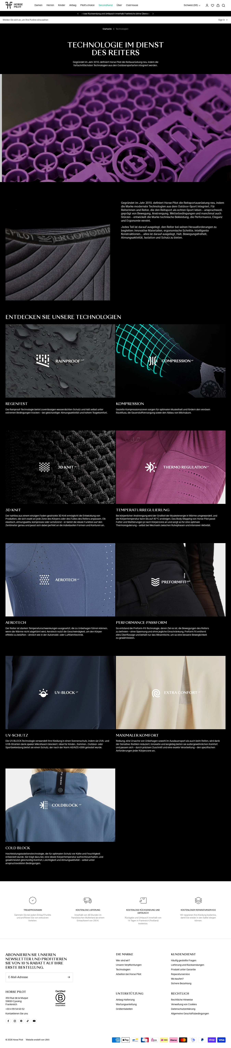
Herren (50, 5)
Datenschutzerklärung (183, 1009)
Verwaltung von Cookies (184, 1004)
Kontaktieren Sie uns (16, 1014)
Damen (38, 5)
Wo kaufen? (177, 979)
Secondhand (106, 5)
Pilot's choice (87, 5)
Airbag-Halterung (125, 1000)
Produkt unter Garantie (183, 969)
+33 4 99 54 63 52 (14, 1009)
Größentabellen (124, 1009)
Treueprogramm (33, 910)
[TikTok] (27, 1021)
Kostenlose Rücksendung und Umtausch (143, 911)
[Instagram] (14, 1021)
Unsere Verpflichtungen (129, 965)
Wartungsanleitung (126, 1004)
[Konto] (207, 5)
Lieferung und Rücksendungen (187, 965)
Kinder (61, 5)
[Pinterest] (21, 1021)
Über (119, 5)
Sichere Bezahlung (181, 983)
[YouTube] (34, 1021)
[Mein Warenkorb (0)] (218, 5)
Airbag (72, 5)
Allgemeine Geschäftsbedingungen (190, 1013)
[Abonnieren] (69, 977)
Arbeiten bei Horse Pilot (128, 974)
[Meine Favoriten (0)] (212, 5)
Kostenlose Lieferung (88, 910)
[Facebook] (8, 1021)
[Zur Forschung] (223, 5)
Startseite (107, 29)
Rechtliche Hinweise (182, 1000)
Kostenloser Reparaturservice (198, 910)
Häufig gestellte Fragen (183, 960)
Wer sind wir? (123, 960)
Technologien (123, 969)
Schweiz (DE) (191, 5)
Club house (132, 5)
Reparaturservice (180, 974)
